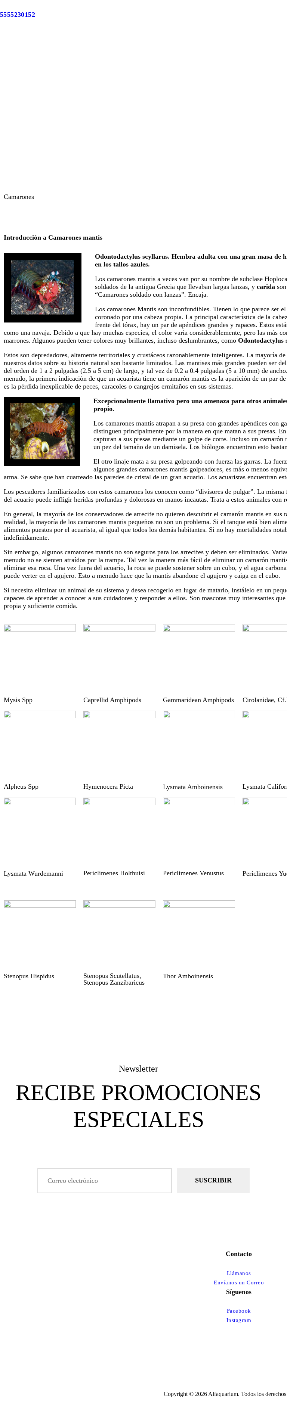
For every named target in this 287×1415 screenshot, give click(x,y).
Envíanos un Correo (239, 1282)
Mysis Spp (18, 700)
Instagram (238, 1320)
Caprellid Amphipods (112, 700)
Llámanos (239, 1273)
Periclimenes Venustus (193, 873)
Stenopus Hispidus (29, 976)
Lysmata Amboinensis (193, 787)
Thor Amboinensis (188, 976)
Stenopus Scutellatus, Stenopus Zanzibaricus (114, 979)
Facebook (239, 1311)
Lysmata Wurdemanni (33, 873)
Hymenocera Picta (108, 786)
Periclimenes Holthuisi (114, 873)
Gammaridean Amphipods (198, 700)
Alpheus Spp (21, 786)
